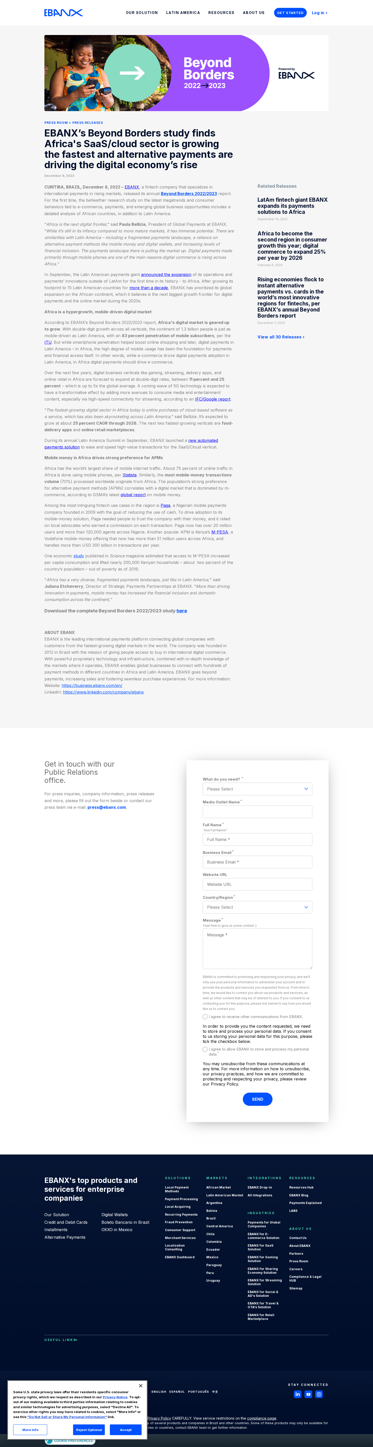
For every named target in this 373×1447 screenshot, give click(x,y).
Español (177, 1391)
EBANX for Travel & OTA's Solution (263, 1305)
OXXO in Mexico (116, 1229)
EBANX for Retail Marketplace (261, 1317)
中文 (215, 1391)
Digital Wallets (114, 1214)
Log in (318, 12)
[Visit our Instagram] (319, 1394)
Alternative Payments (65, 1237)
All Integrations (260, 1195)
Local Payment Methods (177, 1189)
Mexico (212, 1257)
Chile (210, 1234)
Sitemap (295, 1288)
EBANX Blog (298, 1195)
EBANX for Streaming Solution (265, 1282)
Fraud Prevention (179, 1222)
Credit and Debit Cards (66, 1222)
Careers (295, 1269)
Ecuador (213, 1249)
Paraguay (214, 1265)
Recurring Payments (181, 1214)
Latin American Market (224, 1195)
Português (198, 1391)
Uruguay (213, 1280)
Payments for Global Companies (264, 1224)
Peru (210, 1273)
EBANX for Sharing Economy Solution (263, 1270)
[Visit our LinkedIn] (297, 1394)
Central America (219, 1226)
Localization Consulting (175, 1247)
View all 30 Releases (279, 336)
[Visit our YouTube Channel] (308, 1394)
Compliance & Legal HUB (305, 1278)
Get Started (290, 13)
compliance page (261, 1418)
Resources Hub (301, 1187)
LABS (293, 1211)
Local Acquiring (178, 1207)
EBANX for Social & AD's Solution (263, 1294)
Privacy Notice (115, 1397)
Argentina (214, 1203)
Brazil (211, 1218)
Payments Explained (305, 1203)
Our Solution (56, 1214)
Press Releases (87, 123)
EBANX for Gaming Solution (263, 1259)
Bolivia (211, 1211)
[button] (140, 1385)
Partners (296, 1253)
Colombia (214, 1242)
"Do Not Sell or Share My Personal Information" (67, 1417)
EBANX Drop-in (260, 1187)
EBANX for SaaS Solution (260, 1247)
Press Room (56, 123)
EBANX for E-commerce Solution (263, 1236)
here (182, 610)
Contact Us (298, 1238)
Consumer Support (180, 1230)
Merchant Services (180, 1238)
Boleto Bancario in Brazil (125, 1222)
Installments (55, 1229)
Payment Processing (181, 1199)
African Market (218, 1187)
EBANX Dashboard (180, 1257)
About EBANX (300, 1246)
